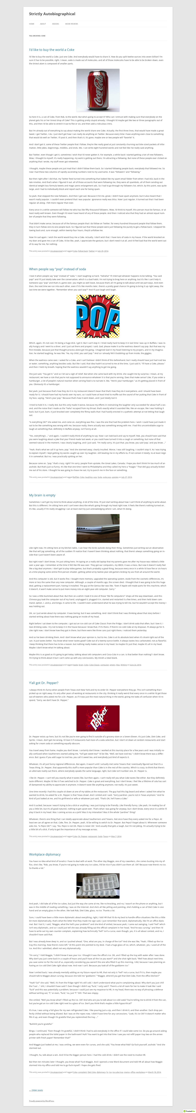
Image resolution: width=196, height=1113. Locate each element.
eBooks (55, 24)
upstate (115, 477)
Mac (118, 665)
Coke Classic (94, 665)
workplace (140, 1072)
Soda (100, 477)
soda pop (107, 477)
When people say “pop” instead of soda (57, 269)
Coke (75, 251)
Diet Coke (92, 1072)
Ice (110, 1072)
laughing (89, 477)
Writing (124, 665)
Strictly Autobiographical (52, 13)
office (133, 1072)
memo (127, 1072)
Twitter (92, 251)
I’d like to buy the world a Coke (51, 49)
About (43, 24)
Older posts (36, 1090)
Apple (75, 665)
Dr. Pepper (82, 836)
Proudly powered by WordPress (41, 1101)
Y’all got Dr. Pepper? (43, 683)
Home (31, 24)
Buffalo (76, 477)
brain (81, 665)
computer (104, 665)
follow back (83, 251)
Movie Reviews (71, 24)
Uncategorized (56, 251)
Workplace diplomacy (45, 854)
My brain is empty (42, 495)
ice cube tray (117, 1072)
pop (95, 477)
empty (112, 665)
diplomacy (101, 1072)
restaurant (92, 836)
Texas (105, 836)
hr (107, 1072)
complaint (82, 1072)
